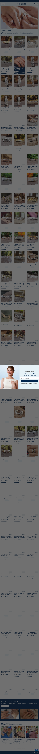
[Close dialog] (38, 366)
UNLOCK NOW (29, 381)
